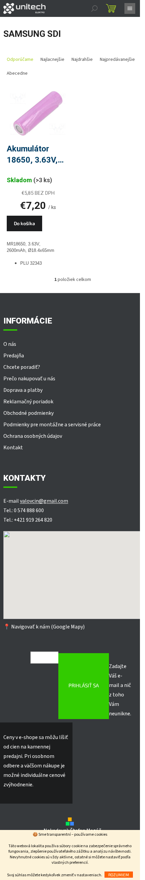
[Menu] (130, 8)
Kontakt (13, 447)
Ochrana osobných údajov (32, 436)
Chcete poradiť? (21, 367)
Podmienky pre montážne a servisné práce (52, 424)
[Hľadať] (94, 8)
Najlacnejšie (52, 59)
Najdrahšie (82, 59)
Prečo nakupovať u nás (29, 378)
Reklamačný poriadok (28, 401)
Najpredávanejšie (117, 59)
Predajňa (13, 355)
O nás (9, 344)
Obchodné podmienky (28, 413)
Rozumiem (118, 874)
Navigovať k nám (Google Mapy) (48, 627)
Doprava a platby (22, 390)
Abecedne (17, 73)
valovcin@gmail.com (44, 501)
